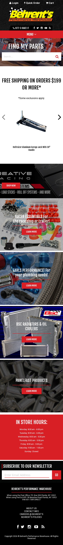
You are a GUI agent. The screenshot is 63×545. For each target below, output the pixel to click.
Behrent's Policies (31, 517)
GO (56, 475)
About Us (31, 508)
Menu (30, 34)
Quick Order (32, 3)
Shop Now (11, 185)
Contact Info (31, 511)
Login (14, 3)
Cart (51, 3)
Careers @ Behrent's (31, 514)
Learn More (31, 231)
